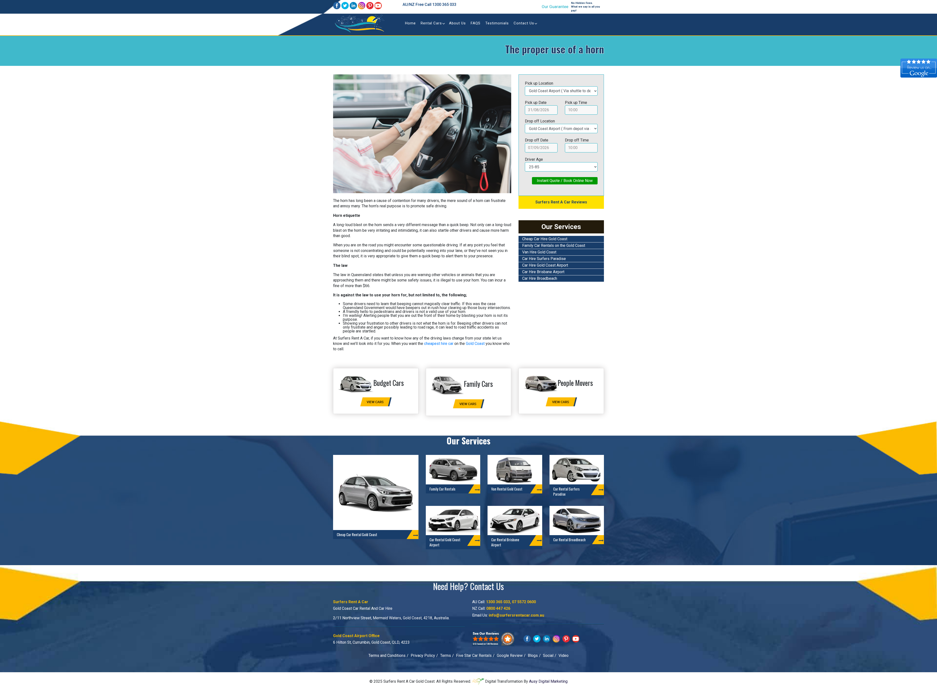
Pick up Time (576, 102)
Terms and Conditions (387, 655)
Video (564, 655)
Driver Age (534, 159)
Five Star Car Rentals (474, 655)
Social (548, 655)
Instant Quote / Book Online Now (565, 180)
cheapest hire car (438, 343)
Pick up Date (536, 102)
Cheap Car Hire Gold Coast (544, 239)
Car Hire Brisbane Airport (543, 272)
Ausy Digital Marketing (548, 681)
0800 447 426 (498, 608)
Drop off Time (577, 140)
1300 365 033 (444, 4)
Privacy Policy (423, 655)
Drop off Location (540, 121)
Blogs (533, 655)
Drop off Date (536, 140)
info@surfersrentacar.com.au (516, 615)
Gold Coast (475, 343)
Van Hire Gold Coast (539, 252)
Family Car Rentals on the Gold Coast (553, 245)
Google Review (510, 655)
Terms (445, 655)
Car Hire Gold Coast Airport (545, 265)
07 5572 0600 (524, 602)
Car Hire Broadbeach (539, 278)
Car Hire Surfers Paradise (544, 258)
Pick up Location (539, 83)
